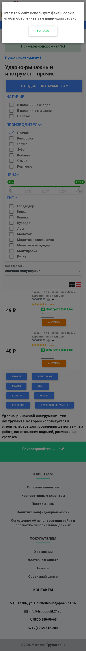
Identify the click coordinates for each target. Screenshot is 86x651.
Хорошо (43, 31)
